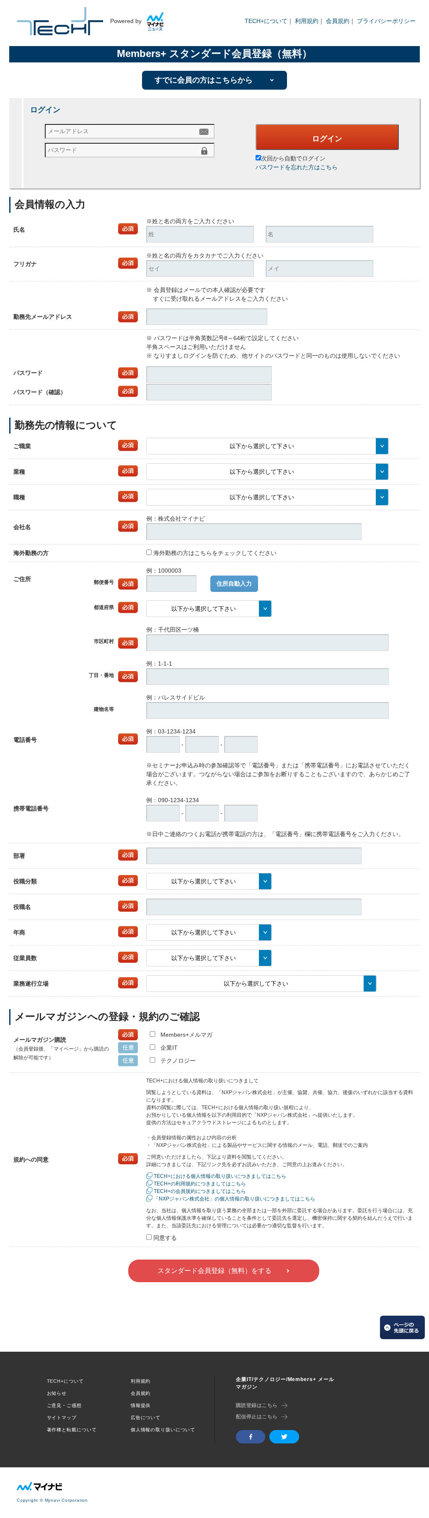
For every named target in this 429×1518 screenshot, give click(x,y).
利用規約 (306, 21)
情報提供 (141, 1405)
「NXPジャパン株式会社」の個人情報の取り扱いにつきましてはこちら (234, 1199)
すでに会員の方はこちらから (204, 80)
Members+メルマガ (186, 1034)
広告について (145, 1417)
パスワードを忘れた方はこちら (297, 167)
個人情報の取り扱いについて (163, 1429)
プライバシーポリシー (386, 21)
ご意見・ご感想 (64, 1405)
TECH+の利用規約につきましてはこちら (200, 1184)
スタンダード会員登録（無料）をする (214, 1270)
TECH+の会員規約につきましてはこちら (200, 1191)
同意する (165, 1237)
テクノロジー (178, 1060)
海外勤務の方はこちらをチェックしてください (215, 553)
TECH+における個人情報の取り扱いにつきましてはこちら (220, 1176)
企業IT (169, 1047)
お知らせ (57, 1393)
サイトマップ (62, 1417)
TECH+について (266, 21)
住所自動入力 (234, 583)
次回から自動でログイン (293, 158)
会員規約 (337, 21)
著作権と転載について (72, 1429)
